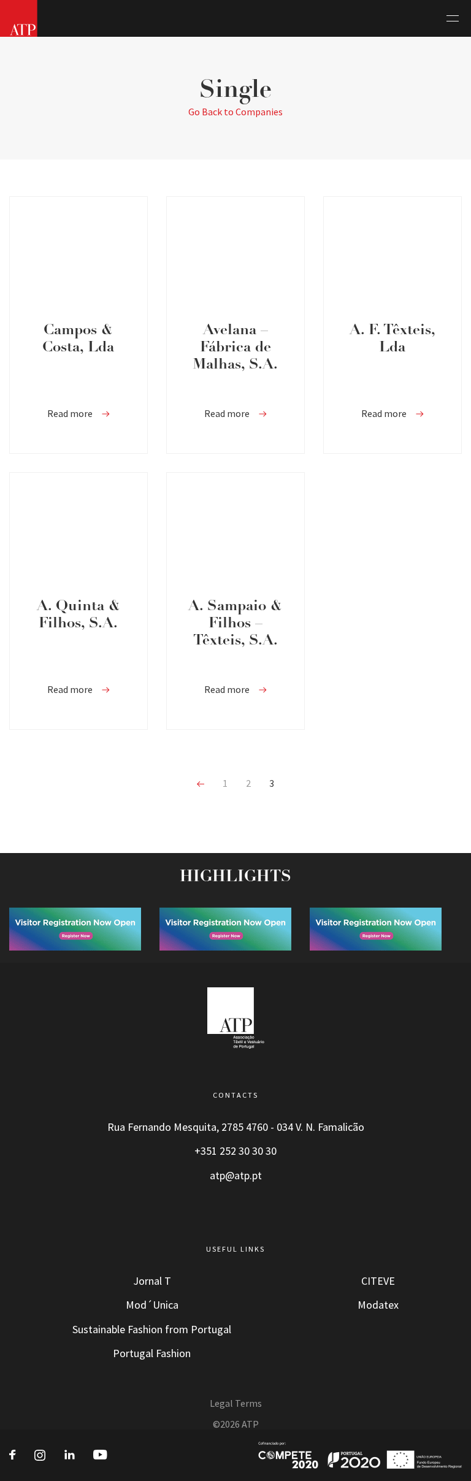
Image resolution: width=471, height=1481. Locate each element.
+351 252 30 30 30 (235, 1151)
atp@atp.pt (236, 1175)
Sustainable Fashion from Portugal (151, 1329)
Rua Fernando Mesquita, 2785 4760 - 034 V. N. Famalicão (235, 1127)
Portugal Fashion (152, 1353)
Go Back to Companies (235, 111)
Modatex (378, 1305)
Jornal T (152, 1281)
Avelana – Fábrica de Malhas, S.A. (235, 347)
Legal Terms (236, 1403)
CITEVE (378, 1281)
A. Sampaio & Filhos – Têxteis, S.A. (235, 623)
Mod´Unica (152, 1305)
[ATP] (18, 18)
